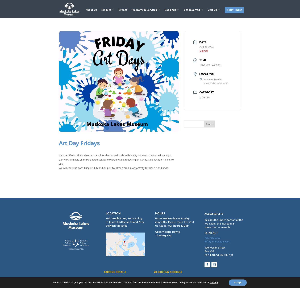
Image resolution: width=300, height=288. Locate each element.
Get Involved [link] (192, 10)
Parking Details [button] (115, 272)
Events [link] (123, 10)
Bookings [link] (170, 10)
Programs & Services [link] (144, 10)
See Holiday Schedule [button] (167, 272)
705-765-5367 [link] (212, 237)
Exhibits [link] (106, 10)
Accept (237, 282)
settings (214, 282)
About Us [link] (91, 10)
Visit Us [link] (212, 10)
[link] (69, 8)
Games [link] (206, 97)
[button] (209, 124)
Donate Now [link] (234, 10)
